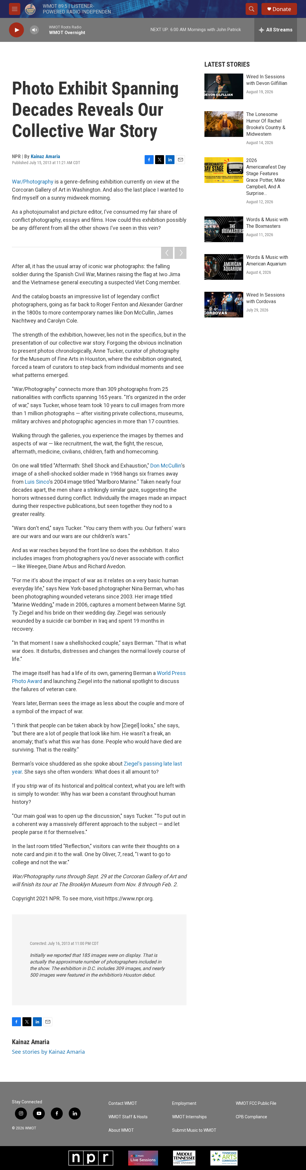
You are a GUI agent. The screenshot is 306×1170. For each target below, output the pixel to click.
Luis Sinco (37, 482)
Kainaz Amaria (45, 156)
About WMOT (121, 1130)
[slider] (44, 30)
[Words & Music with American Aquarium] (223, 267)
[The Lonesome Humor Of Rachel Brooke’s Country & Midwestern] (223, 124)
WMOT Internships (189, 1117)
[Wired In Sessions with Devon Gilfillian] (223, 86)
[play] (16, 30)
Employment (184, 1103)
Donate (282, 9)
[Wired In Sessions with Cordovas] (223, 304)
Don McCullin (165, 465)
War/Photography (32, 181)
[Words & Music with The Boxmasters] (223, 229)
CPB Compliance (251, 1117)
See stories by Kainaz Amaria (48, 1051)
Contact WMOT (122, 1103)
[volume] (34, 30)
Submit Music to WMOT (194, 1130)
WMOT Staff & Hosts (128, 1117)
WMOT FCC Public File (256, 1103)
